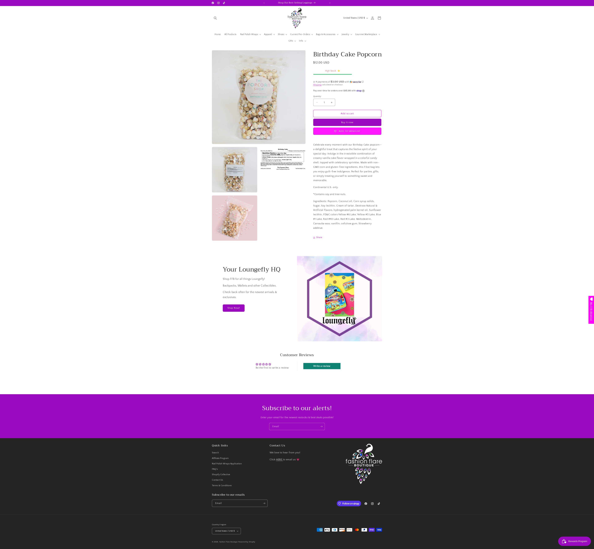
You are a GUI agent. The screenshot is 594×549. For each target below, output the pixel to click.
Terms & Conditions (222, 485)
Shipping (317, 85)
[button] (215, 18)
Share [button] (319, 237)
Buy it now (347, 122)
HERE (279, 459)
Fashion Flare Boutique (228, 542)
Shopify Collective (221, 474)
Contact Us (217, 480)
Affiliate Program (220, 458)
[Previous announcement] (264, 3)
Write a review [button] (321, 366)
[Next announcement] (330, 3)
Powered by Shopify (246, 542)
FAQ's (215, 469)
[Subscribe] (321, 426)
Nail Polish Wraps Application (227, 463)
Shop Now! (233, 308)
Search (215, 452)
